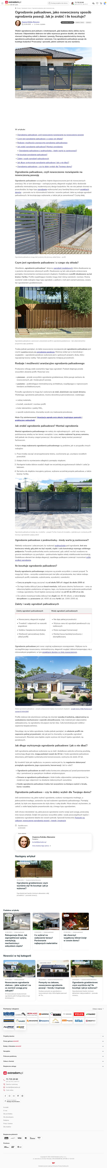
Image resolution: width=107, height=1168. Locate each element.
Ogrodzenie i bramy (26, 8)
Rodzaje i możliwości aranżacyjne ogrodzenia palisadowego (42, 142)
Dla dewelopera (8, 1117)
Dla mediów (7, 1127)
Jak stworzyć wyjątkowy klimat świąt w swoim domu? (75, 938)
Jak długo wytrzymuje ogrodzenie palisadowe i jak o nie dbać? (43, 162)
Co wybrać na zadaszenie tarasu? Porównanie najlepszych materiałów (45, 939)
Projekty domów (8, 1036)
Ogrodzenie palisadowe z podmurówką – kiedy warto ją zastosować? (48, 150)
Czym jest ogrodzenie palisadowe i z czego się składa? (40, 139)
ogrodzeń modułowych (63, 268)
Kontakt (5, 1107)
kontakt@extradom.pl (39, 842)
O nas (5, 1111)
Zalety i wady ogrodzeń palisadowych (33, 158)
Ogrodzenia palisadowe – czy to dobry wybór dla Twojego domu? (44, 166)
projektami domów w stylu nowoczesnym (59, 652)
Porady (19, 8)
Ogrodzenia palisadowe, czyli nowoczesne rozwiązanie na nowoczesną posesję (50, 135)
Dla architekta (7, 1114)
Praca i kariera (7, 1124)
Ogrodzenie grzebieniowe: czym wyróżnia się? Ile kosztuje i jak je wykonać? (32, 886)
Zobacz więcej (97, 1009)
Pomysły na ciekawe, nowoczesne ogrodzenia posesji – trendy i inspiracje (52, 985)
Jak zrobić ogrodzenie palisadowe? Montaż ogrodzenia (40, 146)
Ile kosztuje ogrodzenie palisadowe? (32, 154)
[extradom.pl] (13, 2)
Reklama (6, 1120)
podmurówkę (60, 545)
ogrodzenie (42, 189)
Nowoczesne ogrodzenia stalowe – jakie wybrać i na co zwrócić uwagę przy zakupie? (18, 986)
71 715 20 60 (79, 2)
